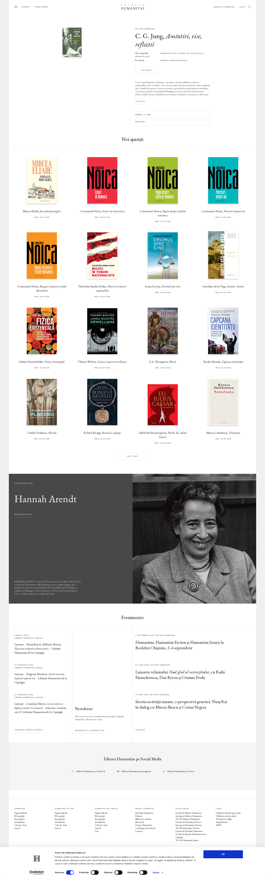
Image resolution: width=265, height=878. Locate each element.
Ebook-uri (139, 822)
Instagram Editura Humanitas (189, 816)
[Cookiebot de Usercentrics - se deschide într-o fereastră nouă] (37, 873)
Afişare (156, 872)
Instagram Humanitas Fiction (189, 825)
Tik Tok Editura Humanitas (188, 819)
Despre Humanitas (143, 825)
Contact (139, 831)
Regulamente (222, 822)
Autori (17, 828)
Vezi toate (132, 456)
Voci (97, 831)
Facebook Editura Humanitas (189, 813)
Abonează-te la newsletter (89, 730)
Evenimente (19, 822)
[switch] (95, 872)
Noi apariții (19, 816)
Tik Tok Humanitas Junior (187, 840)
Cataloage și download (145, 828)
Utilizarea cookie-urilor (226, 816)
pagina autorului (23, 514)
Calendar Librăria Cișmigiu (28, 730)
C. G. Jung (149, 36)
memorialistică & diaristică (175, 53)
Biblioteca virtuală (143, 819)
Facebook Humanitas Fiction (188, 822)
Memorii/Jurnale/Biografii (174, 60)
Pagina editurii (20, 813)
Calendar (140, 730)
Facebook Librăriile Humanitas (189, 831)
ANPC (219, 825)
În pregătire (19, 819)
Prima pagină (41, 7)
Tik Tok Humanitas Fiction (187, 828)
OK (223, 854)
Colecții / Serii (20, 825)
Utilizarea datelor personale (228, 813)
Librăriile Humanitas (223, 7)
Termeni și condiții (224, 819)
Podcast (138, 816)
